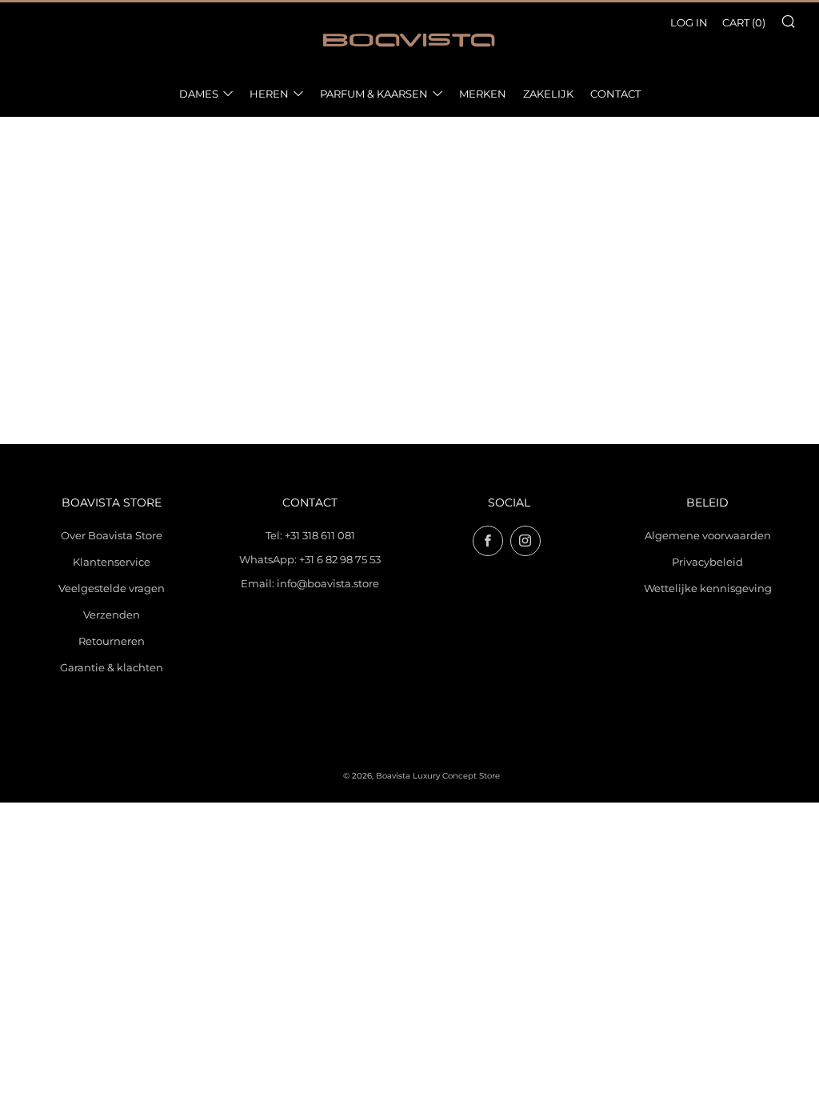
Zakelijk (548, 93)
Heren (269, 93)
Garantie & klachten (111, 667)
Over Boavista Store (111, 535)
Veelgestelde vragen (111, 588)
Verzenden (111, 614)
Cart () (743, 22)
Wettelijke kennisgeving (708, 588)
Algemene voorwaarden (708, 535)
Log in (689, 22)
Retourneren (111, 641)
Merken (482, 93)
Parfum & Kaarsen (374, 93)
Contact (615, 93)
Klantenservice (111, 561)
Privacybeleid (707, 561)
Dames (198, 93)
